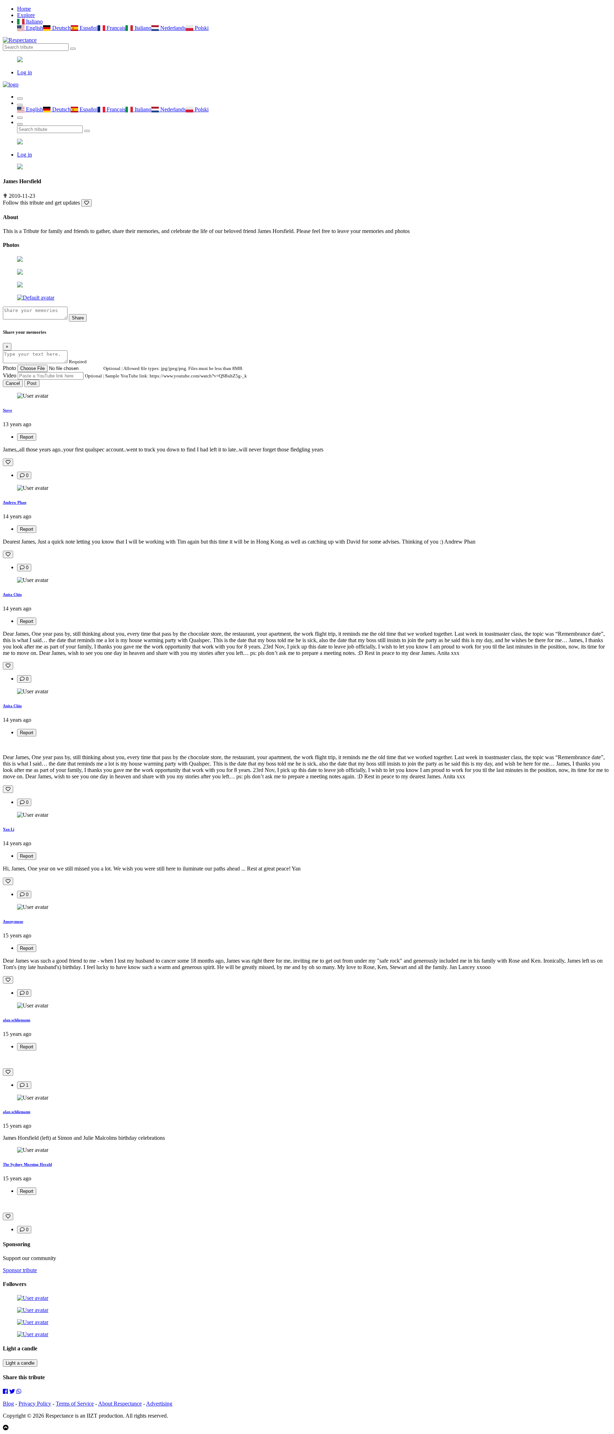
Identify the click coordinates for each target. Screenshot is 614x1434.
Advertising (159, 1404)
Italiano (34, 21)
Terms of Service (75, 1404)
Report (26, 437)
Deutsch (60, 28)
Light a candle (20, 1363)
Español (88, 28)
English (34, 28)
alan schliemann (16, 1020)
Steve (7, 410)
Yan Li (8, 829)
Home (24, 9)
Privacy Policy (34, 1404)
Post (32, 383)
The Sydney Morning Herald (27, 1164)
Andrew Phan (14, 502)
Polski (201, 28)
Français (115, 28)
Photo (9, 368)
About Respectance (120, 1404)
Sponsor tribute (20, 1270)
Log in (24, 72)
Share (78, 318)
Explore (26, 15)
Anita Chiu (12, 594)
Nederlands (172, 28)
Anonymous (13, 921)
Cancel (13, 383)
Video (9, 375)
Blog (8, 1404)
